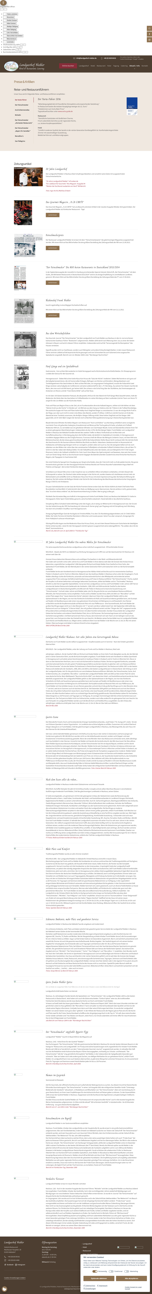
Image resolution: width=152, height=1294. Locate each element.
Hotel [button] (93, 66)
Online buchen (68, 66)
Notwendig (102, 1271)
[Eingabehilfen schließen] (5, 9)
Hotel (85, 1247)
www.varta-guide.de (65, 111)
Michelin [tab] (18, 115)
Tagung (116, 66)
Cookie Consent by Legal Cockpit (133, 1288)
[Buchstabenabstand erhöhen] (26, 52)
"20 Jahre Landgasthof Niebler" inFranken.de (62, 181)
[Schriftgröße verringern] (18, 47)
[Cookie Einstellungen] (4, 1289)
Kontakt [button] (145, 66)
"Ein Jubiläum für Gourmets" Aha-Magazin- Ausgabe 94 (65, 184)
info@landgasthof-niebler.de (86, 58)
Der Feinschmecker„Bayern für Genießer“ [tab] (23, 129)
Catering (124, 66)
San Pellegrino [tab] (20, 141)
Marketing (134, 1271)
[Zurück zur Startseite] (24, 65)
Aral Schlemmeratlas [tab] (22, 110)
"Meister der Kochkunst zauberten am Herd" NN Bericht (66, 186)
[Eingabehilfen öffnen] (3, 3)
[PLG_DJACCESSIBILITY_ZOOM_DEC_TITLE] (21, 45)
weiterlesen (52, 215)
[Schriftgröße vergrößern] (21, 47)
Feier (109, 66)
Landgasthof (84, 66)
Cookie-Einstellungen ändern (15, 1278)
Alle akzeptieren (131, 1278)
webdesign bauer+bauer (70, 1289)
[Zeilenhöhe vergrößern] (20, 50)
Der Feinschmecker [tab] (21, 105)
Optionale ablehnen (99, 1278)
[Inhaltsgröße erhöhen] (24, 45)
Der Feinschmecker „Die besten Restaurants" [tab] (23, 121)
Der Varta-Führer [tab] (21, 100)
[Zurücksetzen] (2, 9)
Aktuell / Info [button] (134, 66)
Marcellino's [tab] (19, 136)
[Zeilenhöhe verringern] (17, 50)
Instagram (21, 1265)
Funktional (118, 1271)
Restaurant (101, 66)
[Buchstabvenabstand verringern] (23, 52)
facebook (10, 1265)
